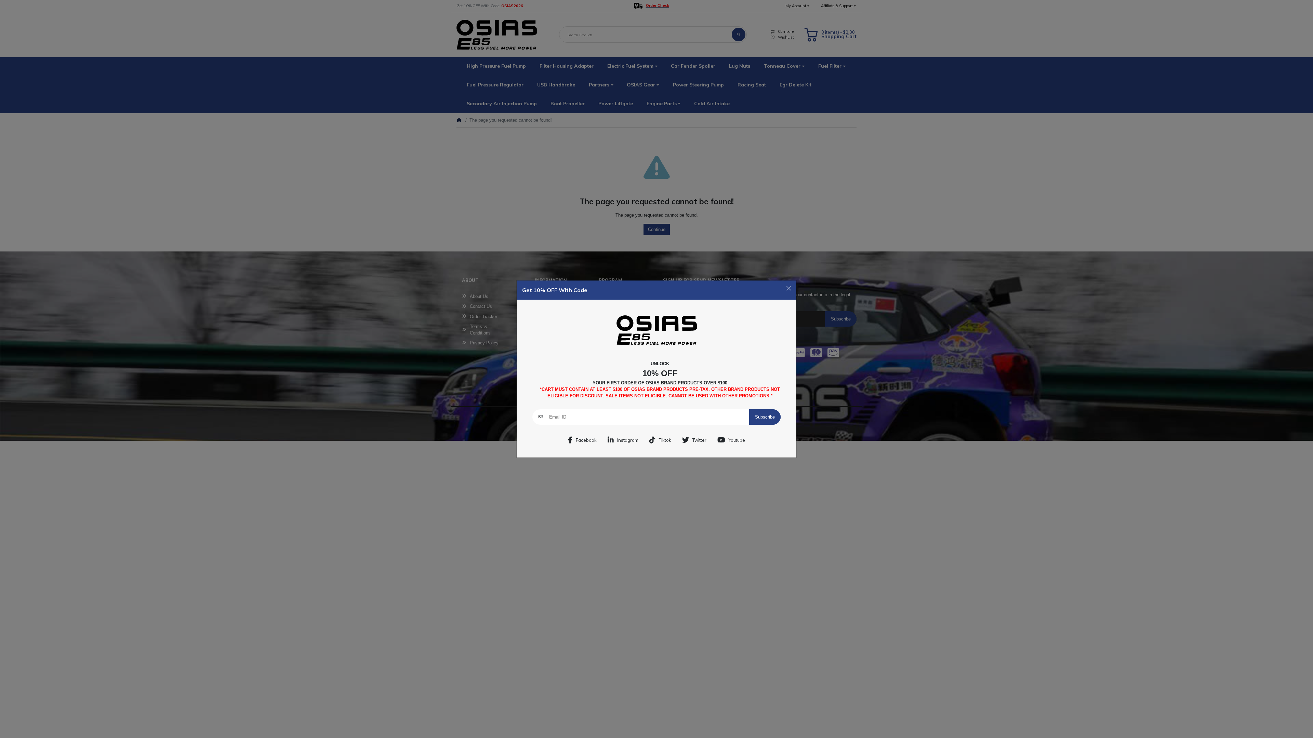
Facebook (586, 440)
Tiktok (665, 440)
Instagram (627, 440)
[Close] (789, 288)
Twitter (699, 440)
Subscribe (765, 417)
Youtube (737, 440)
